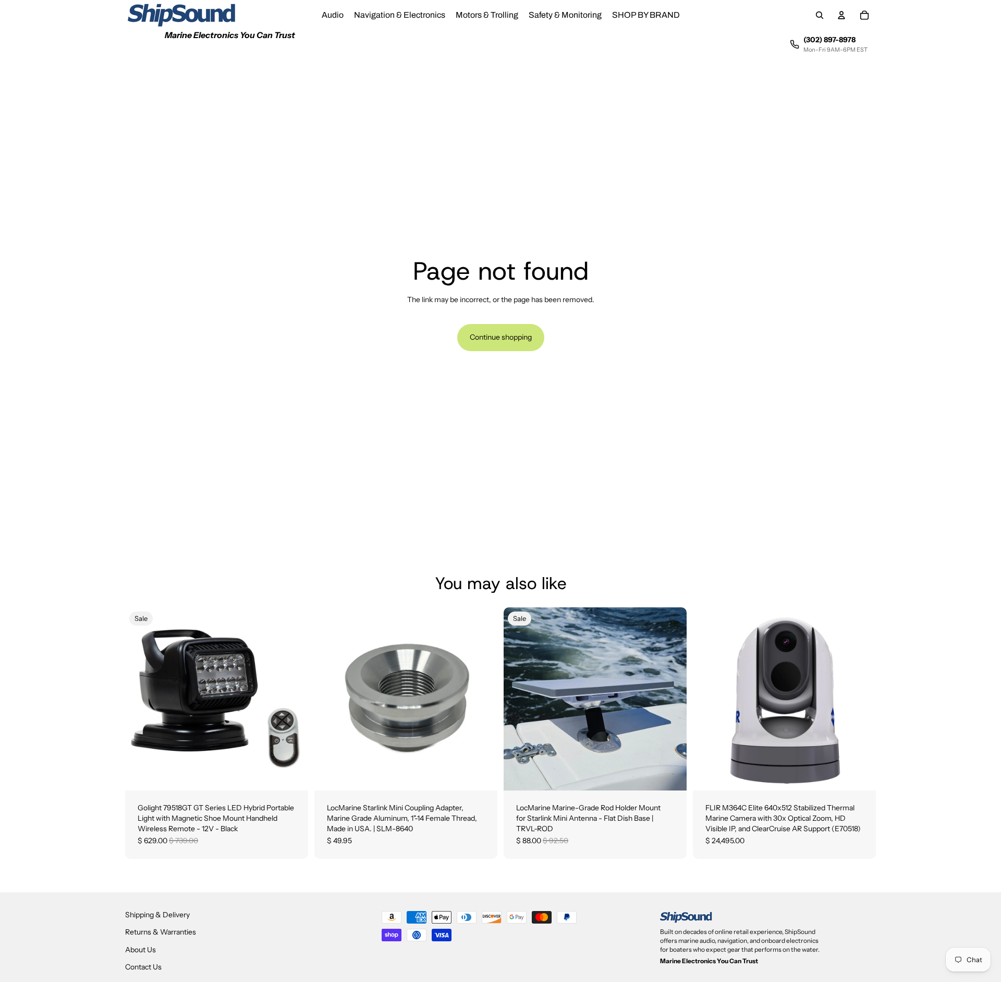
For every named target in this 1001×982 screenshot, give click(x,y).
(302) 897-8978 (829, 39)
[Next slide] (671, 699)
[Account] (841, 15)
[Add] (292, 774)
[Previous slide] (519, 699)
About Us (140, 949)
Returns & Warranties (160, 932)
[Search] (819, 15)
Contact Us (143, 967)
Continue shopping (501, 337)
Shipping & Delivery (157, 914)
